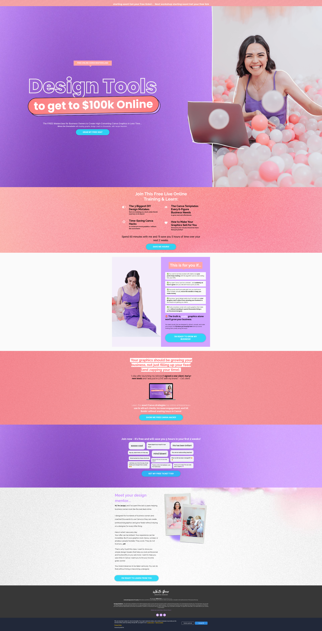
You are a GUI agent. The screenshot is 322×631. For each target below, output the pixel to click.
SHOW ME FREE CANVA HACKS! (161, 417)
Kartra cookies (159, 622)
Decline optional (188, 623)
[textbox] (92, 125)
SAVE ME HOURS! (161, 247)
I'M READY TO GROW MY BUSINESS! (185, 337)
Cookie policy (150, 622)
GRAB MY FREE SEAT (93, 132)
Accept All (201, 623)
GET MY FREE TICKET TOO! (161, 473)
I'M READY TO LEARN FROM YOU (136, 578)
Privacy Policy (118, 625)
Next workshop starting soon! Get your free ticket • (118, 4)
